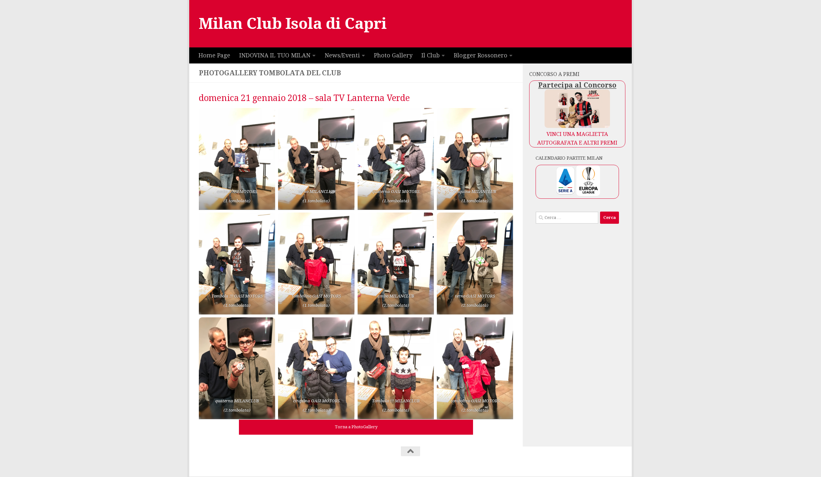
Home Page (214, 55)
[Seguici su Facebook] (620, 463)
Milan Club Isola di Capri (293, 23)
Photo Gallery (393, 55)
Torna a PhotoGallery (356, 426)
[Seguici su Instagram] (614, 463)
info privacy (357, 460)
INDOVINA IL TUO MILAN (274, 55)
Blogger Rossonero (480, 55)
